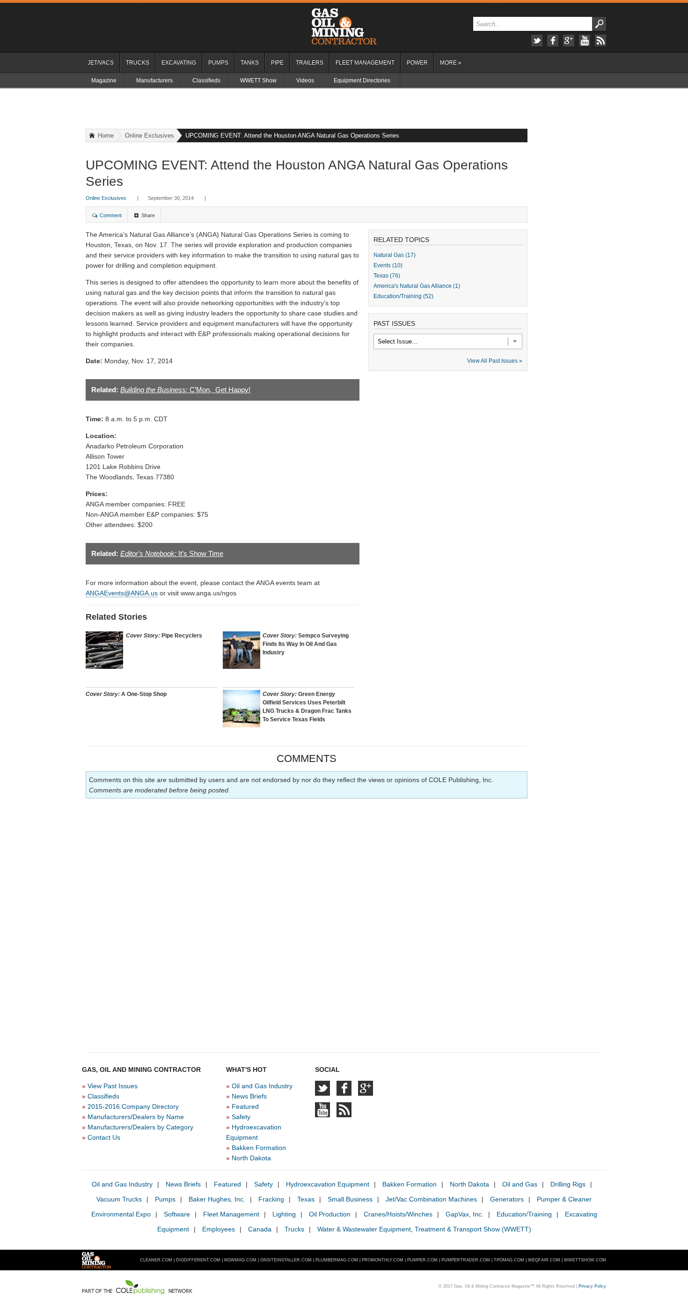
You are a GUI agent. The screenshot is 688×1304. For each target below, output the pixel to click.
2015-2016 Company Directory (133, 1106)
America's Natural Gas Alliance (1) (416, 286)
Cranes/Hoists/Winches (398, 1214)
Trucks (137, 62)
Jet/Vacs (101, 62)
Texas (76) (386, 275)
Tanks (250, 62)
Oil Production (330, 1214)
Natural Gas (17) (394, 255)
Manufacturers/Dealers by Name (136, 1117)
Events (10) (388, 265)
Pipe (277, 62)
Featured (245, 1106)
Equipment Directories (362, 80)
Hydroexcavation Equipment (327, 1184)
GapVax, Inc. (464, 1214)
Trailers (309, 62)
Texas (306, 1199)
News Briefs (249, 1096)
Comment (111, 215)
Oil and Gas (519, 1184)
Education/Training (524, 1214)
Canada (259, 1229)
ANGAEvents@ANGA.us (122, 593)
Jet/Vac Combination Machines (431, 1199)
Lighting (284, 1214)
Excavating (178, 62)
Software (177, 1214)
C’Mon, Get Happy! (185, 390)
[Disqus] (306, 922)
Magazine (104, 80)
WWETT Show (258, 80)
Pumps (218, 62)
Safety (241, 1117)
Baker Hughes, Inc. (217, 1199)
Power (417, 62)
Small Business (350, 1199)
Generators (507, 1199)
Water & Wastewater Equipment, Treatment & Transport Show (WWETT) (424, 1229)
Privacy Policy (592, 1286)
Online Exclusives (149, 135)
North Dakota (251, 1158)
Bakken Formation (259, 1147)
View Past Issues (113, 1086)
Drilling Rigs (568, 1184)
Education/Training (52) (403, 296)
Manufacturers (154, 80)
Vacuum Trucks (119, 1199)
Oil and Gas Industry (262, 1086)
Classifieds (206, 80)
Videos (305, 80)
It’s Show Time (171, 553)
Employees (218, 1229)
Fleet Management (365, 62)
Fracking (271, 1199)
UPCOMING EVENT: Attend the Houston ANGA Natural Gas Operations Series (292, 135)
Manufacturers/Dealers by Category (140, 1127)
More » (450, 62)
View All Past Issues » (494, 361)
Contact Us (104, 1137)
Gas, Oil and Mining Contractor (344, 26)
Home (106, 135)
